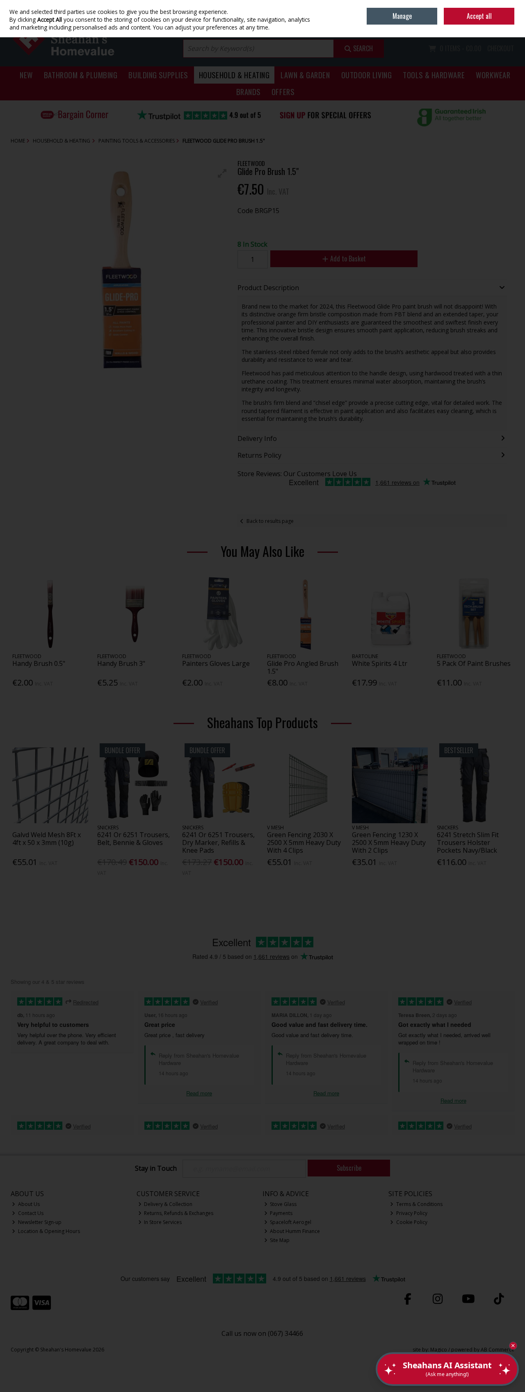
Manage (402, 16)
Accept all (479, 16)
